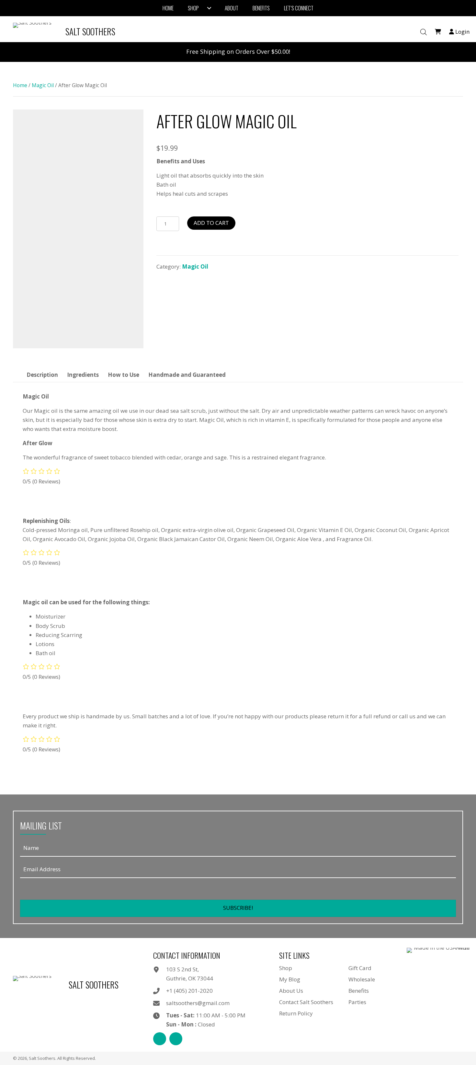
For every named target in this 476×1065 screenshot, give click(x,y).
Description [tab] (42, 374)
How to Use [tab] (123, 374)
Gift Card (359, 968)
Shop (285, 968)
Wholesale (361, 979)
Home (20, 85)
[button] (238, 908)
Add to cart (211, 222)
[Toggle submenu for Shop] (209, 8)
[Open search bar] (423, 32)
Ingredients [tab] (83, 374)
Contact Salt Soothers (306, 1002)
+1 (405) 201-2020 (189, 990)
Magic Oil (43, 85)
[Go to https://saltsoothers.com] (66, 31)
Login (462, 31)
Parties (357, 1002)
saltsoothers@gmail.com (198, 1003)
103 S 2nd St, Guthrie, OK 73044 (189, 974)
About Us (291, 990)
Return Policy (296, 1013)
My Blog (289, 979)
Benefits (358, 990)
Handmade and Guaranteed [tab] (187, 374)
